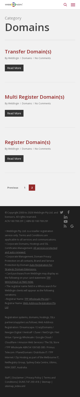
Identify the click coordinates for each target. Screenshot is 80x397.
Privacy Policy (33, 377)
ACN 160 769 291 (14, 221)
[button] (73, 5)
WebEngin (13, 58)
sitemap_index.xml (15, 386)
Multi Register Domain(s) (34, 96)
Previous (12, 187)
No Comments (43, 58)
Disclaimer (18, 377)
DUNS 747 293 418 (29, 382)
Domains (27, 58)
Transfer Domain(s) (28, 51)
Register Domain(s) (27, 142)
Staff (7, 377)
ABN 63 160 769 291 (37, 221)
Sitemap (46, 382)
